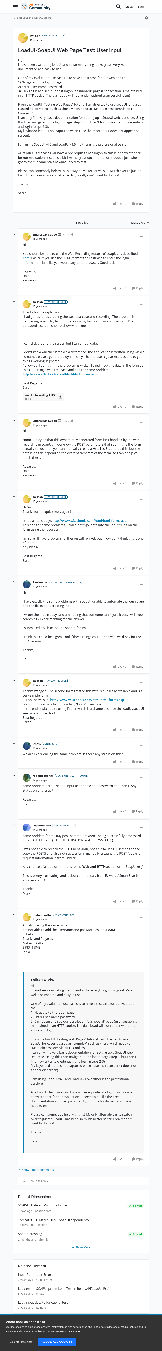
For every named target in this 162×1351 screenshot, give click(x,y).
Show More (83, 1247)
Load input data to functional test (43, 1303)
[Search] (118, 6)
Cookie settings (21, 1341)
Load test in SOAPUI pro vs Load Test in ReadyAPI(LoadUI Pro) (63, 1289)
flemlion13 (43, 1225)
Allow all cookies (57, 1341)
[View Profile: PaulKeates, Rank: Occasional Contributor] (27, 584)
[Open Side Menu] (15, 7)
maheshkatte (42, 915)
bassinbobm (43, 1211)
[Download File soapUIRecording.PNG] (60, 397)
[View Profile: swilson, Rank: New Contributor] (23, 38)
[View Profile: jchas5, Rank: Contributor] (27, 746)
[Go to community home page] (36, 6)
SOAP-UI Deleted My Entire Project (43, 1205)
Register (129, 6)
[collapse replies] (14, 234)
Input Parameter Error (34, 1275)
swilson (35, 36)
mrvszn (41, 1293)
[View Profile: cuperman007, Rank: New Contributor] (27, 827)
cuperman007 (42, 825)
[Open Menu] (146, 18)
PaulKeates (40, 582)
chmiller (44, 1239)
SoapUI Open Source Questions (34, 17)
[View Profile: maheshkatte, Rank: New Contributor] (27, 917)
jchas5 (37, 744)
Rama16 (41, 1307)
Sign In (142, 6)
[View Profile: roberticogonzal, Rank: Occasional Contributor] (27, 778)
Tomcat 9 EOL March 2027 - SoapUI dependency (53, 1220)
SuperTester (44, 1279)
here (26, 258)
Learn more (74, 1331)
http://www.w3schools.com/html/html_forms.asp (60, 374)
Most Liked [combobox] (140, 223)
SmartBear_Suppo (45, 234)
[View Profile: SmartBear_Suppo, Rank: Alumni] (27, 237)
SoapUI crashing (30, 1234)
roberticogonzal (43, 776)
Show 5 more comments (38, 1170)
